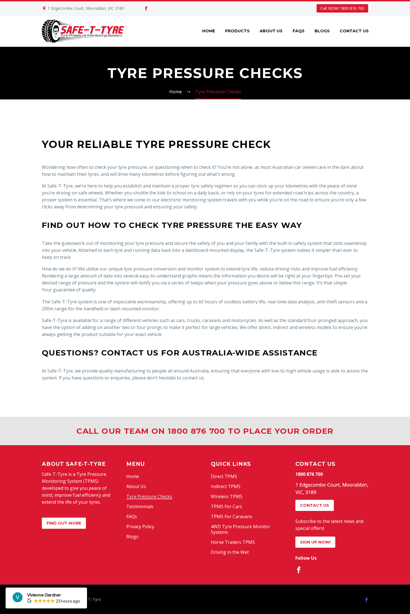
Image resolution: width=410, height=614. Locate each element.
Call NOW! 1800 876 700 (342, 8)
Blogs (322, 30)
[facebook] (298, 570)
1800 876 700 (309, 474)
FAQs (299, 30)
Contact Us (354, 30)
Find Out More (64, 523)
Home (208, 30)
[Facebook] (146, 8)
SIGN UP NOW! (315, 542)
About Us (271, 30)
